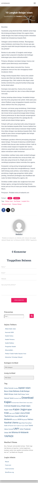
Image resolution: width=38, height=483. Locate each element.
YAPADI (8, 436)
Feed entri (8, 465)
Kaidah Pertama (9, 339)
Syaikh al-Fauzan (21, 425)
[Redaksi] (19, 225)
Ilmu (10, 198)
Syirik (26, 425)
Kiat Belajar (17, 201)
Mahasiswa (14, 419)
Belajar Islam (9, 201)
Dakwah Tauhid (8, 398)
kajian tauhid (12, 413)
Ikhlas (19, 406)
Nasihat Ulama (11, 422)
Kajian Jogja (19, 409)
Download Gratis (17, 398)
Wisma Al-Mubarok (20, 432)
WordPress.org (9, 472)
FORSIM (7, 406)
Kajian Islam (8, 410)
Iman (23, 406)
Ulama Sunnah (8, 429)
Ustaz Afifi (7, 432)
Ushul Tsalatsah (25, 429)
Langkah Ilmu (25, 201)
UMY (16, 428)
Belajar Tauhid (25, 394)
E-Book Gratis (22, 402)
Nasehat (16, 198)
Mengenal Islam (6, 204)
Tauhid (30, 425)
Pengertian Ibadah (10, 346)
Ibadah (14, 406)
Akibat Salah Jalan (10, 329)
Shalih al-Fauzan (8, 425)
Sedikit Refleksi (9, 343)
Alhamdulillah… (9, 350)
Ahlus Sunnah (8, 388)
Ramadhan (28, 423)
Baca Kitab (8, 391)
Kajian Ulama (20, 413)
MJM (19, 419)
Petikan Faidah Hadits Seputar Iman (15, 353)
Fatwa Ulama (29, 402)
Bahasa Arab (18, 391)
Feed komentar (9, 468)
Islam (28, 406)
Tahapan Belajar (17, 204)
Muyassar (24, 419)
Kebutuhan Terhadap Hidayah (14, 357)
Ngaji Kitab (22, 423)
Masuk (7, 461)
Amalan (16, 388)
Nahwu (30, 419)
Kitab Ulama (14, 416)
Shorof (14, 425)
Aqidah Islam (24, 388)
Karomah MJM (9, 332)
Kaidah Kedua (9, 336)
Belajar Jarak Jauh (15, 394)
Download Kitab (15, 402)
